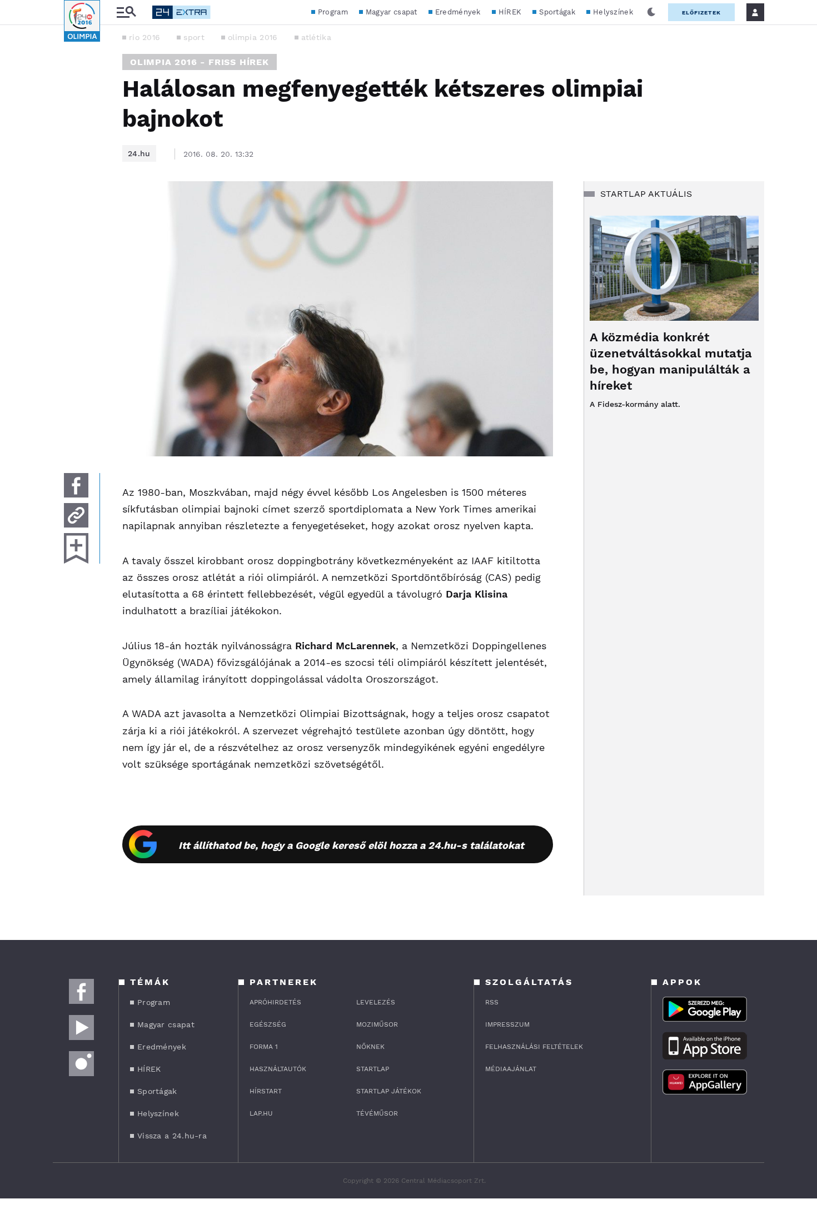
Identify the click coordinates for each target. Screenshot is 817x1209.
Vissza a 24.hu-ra (172, 1135)
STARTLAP (372, 1069)
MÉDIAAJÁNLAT (510, 1069)
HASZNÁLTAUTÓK (278, 1069)
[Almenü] (126, 12)
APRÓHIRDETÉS (275, 1002)
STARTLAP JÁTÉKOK (388, 1091)
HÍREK (510, 12)
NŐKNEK (370, 1047)
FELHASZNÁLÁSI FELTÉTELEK (534, 1047)
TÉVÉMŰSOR (377, 1113)
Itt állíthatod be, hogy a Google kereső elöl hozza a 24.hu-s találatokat (351, 845)
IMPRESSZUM (507, 1024)
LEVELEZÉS (375, 1002)
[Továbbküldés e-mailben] (76, 515)
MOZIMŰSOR (377, 1024)
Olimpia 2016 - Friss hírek (199, 62)
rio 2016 (144, 37)
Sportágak (557, 12)
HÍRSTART (266, 1091)
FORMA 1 (264, 1047)
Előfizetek (701, 12)
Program (333, 12)
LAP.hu (261, 1113)
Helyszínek (613, 12)
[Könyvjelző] (76, 548)
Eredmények (458, 12)
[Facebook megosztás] (76, 485)
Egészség (268, 1024)
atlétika (316, 37)
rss (492, 1002)
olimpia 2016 (253, 37)
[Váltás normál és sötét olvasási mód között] (651, 12)
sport (194, 37)
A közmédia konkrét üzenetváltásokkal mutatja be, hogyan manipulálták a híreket (671, 361)
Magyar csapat (391, 12)
